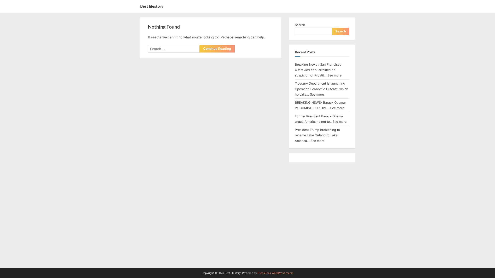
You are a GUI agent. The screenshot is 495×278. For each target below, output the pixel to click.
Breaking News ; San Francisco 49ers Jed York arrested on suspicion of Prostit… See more (318, 70)
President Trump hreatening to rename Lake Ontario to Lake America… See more (317, 135)
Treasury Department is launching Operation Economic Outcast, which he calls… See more (321, 88)
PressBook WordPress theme (276, 273)
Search (300, 25)
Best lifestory (151, 6)
